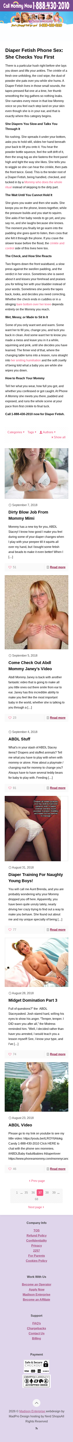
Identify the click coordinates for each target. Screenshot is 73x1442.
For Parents (36, 1255)
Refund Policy (37, 1235)
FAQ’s (36, 1323)
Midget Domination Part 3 (32, 1000)
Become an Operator (36, 1284)
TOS (37, 1230)
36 (33, 1192)
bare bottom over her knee (33, 304)
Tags (31, 432)
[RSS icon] (36, 1428)
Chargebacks (36, 1328)
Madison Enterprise (36, 1294)
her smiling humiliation (26, 360)
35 (26, 1192)
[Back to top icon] (36, 1403)
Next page (35, 1207)
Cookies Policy (36, 1260)
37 (40, 1192)
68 (36, 1199)
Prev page (38, 1180)
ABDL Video (20, 1125)
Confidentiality (36, 1240)
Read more (58, 567)
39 (54, 1192)
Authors (48, 432)
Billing (36, 1338)
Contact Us (37, 1333)
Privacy (36, 1245)
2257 (36, 1250)
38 (47, 1192)
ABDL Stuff (19, 739)
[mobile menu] (68, 5)
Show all (60, 437)
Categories (14, 432)
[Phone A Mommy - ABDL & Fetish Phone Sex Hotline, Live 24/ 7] (36, 5)
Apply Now (36, 1289)
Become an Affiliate (36, 1299)
